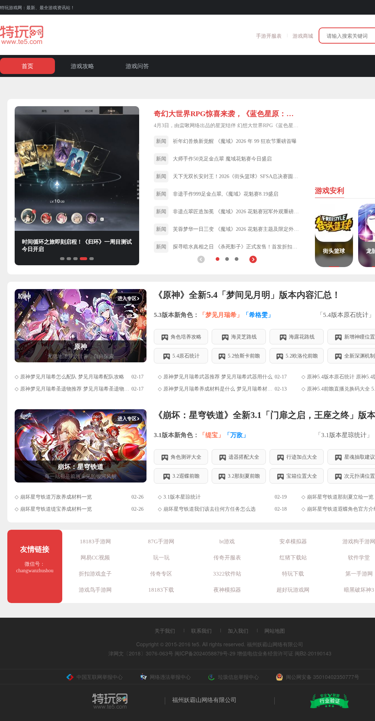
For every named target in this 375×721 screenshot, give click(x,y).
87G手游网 (161, 541)
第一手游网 (359, 574)
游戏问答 (137, 66)
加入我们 (238, 630)
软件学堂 (359, 558)
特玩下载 (293, 574)
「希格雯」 (258, 314)
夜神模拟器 (227, 590)
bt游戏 (227, 541)
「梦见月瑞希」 (221, 314)
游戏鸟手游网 (95, 590)
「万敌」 (236, 435)
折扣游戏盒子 (95, 574)
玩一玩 (161, 558)
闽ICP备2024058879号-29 (205, 653)
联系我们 (201, 630)
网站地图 (274, 630)
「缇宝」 (211, 435)
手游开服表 (269, 35)
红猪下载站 (293, 558)
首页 (27, 66)
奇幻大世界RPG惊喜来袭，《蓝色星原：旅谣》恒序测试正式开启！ (227, 113)
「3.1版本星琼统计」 (344, 435)
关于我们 (165, 630)
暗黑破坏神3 (359, 590)
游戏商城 (303, 35)
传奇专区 (161, 574)
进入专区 (127, 298)
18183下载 (161, 590)
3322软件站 (227, 574)
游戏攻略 (82, 66)
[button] (253, 259)
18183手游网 (95, 541)
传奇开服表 (227, 558)
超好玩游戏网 (292, 590)
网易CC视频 (95, 558)
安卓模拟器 (293, 541)
